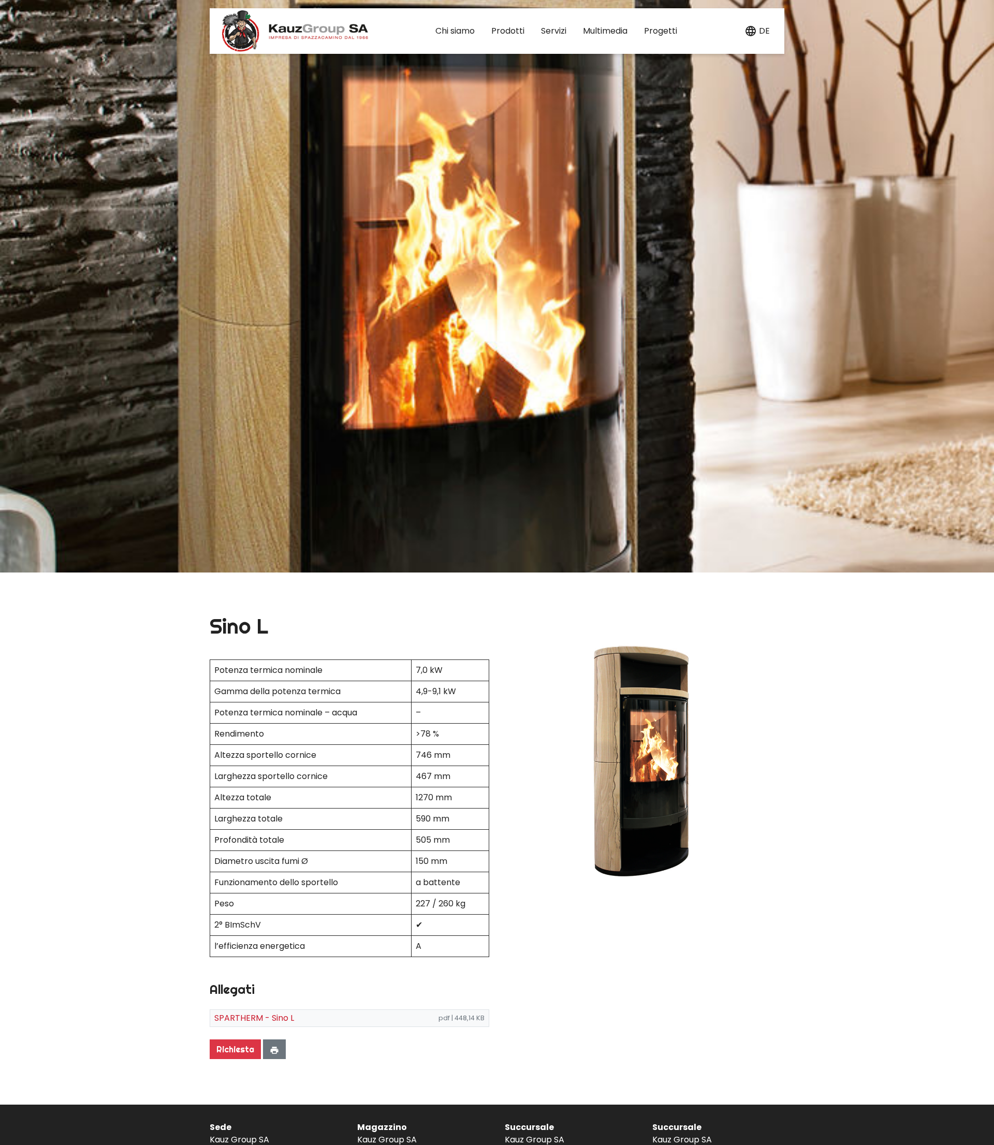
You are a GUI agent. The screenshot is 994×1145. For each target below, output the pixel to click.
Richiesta (235, 1049)
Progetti (660, 31)
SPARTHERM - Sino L (254, 1018)
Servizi (553, 31)
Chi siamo (455, 31)
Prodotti (507, 31)
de (764, 31)
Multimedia (605, 31)
